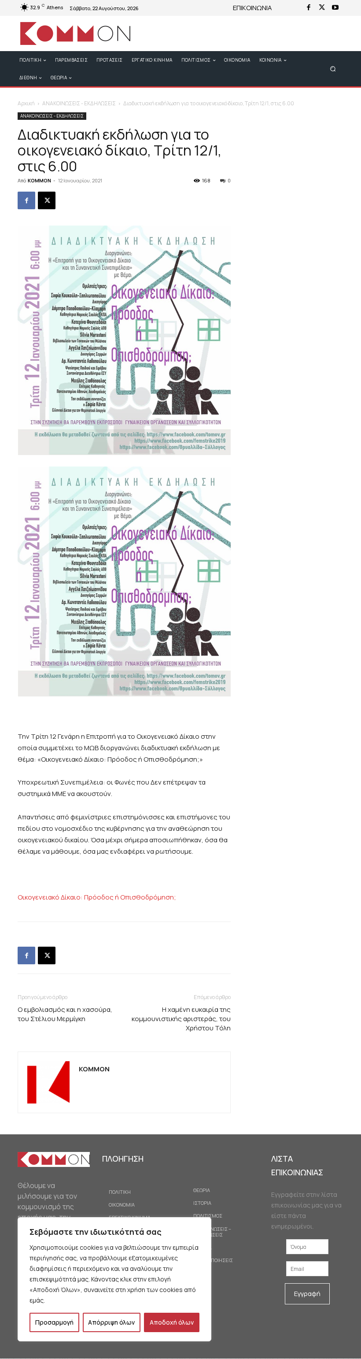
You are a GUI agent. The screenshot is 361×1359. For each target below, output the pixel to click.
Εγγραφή (307, 1293)
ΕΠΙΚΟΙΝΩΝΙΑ (252, 7)
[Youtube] (335, 8)
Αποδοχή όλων (172, 1322)
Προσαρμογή (54, 1322)
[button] (333, 68)
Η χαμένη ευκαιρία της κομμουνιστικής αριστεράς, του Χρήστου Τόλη (181, 1019)
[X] (321, 8)
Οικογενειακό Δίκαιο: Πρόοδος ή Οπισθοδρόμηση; (97, 897)
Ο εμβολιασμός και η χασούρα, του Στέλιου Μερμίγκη (65, 1014)
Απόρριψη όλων (111, 1322)
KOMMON (39, 180)
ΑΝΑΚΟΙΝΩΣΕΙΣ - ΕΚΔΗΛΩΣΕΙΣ (79, 103)
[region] (114, 1279)
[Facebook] (308, 8)
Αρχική (26, 103)
